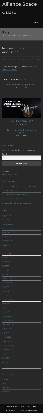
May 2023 (5, 270)
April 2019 (5, 362)
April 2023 (5, 274)
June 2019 (5, 358)
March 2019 (6, 366)
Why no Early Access (9, 174)
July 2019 (5, 354)
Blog (34, 406)
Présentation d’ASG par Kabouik (21, 84)
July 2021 (5, 308)
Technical (5, 392)
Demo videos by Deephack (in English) (21, 131)
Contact (28, 406)
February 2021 (7, 316)
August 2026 (6, 216)
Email (4, 154)
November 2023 (8, 262)
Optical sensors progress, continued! (15, 195)
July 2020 (5, 333)
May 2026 (5, 220)
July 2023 (5, 266)
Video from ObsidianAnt (21, 121)
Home (9, 406)
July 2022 (5, 287)
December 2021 (8, 299)
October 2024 (7, 241)
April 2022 (5, 291)
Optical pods (7, 190)
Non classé (6, 387)
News (37, 59)
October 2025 (7, 228)
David (7, 59)
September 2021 (8, 303)
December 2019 (8, 345)
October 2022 (7, 282)
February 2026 (7, 224)
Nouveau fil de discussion (21, 35)
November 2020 (8, 324)
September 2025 (8, 232)
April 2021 (5, 312)
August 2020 (6, 329)
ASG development (9, 379)
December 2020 (8, 320)
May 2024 (5, 249)
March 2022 (6, 295)
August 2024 (6, 245)
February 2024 (7, 257)
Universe (15, 406)
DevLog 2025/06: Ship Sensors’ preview (16, 203)
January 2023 (7, 278)
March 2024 (6, 253)
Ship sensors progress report (13, 199)
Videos (22, 406)
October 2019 (7, 350)
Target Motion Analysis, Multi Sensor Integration (19, 186)
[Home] (3, 35)
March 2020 (6, 337)
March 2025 (6, 236)
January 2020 (7, 341)
